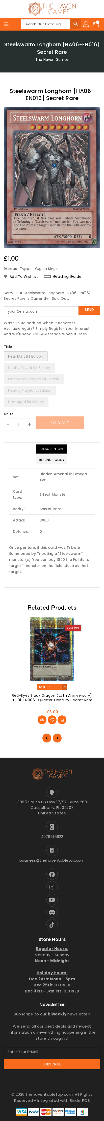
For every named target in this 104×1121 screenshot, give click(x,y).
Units (9, 414)
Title (8, 346)
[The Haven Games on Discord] (52, 912)
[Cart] (96, 24)
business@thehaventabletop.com (52, 860)
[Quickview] (42, 719)
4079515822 (52, 836)
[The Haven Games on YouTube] (52, 899)
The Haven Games (52, 59)
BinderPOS (80, 1100)
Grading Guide (67, 276)
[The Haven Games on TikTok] (52, 924)
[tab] (51, 449)
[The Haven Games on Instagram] (52, 886)
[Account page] (86, 24)
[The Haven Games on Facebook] (52, 874)
